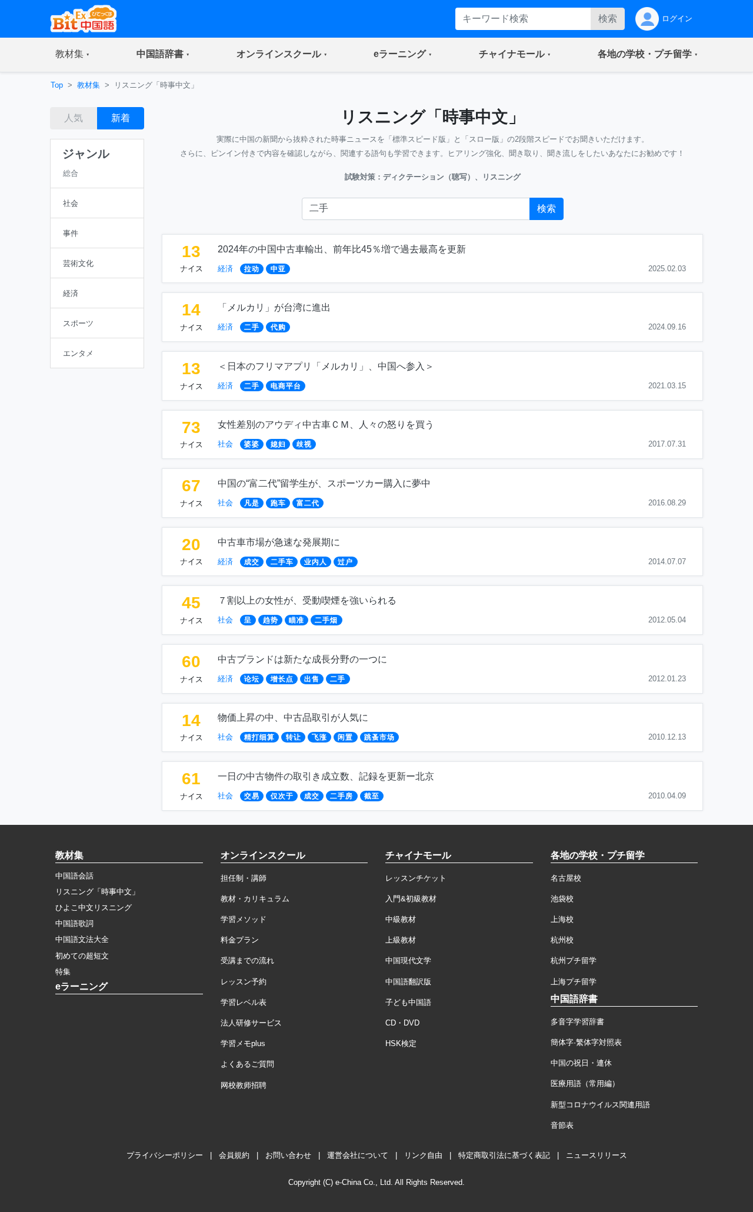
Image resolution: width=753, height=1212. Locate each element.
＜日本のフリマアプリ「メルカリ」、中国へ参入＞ (326, 366)
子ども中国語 (408, 1002)
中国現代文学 (408, 960)
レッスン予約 (243, 981)
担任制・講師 (243, 878)
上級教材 (400, 939)
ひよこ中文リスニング (93, 907)
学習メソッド (243, 919)
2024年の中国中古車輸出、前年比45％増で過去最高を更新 (342, 249)
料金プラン (240, 939)
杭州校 (562, 939)
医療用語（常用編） (585, 1083)
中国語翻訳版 (408, 981)
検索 (607, 19)
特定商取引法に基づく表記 (504, 1155)
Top (57, 85)
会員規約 (234, 1155)
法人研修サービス (251, 1022)
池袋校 (562, 898)
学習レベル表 (243, 1002)
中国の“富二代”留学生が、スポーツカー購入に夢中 (324, 483)
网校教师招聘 (243, 1085)
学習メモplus (243, 1043)
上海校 (562, 919)
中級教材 (400, 919)
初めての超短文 (82, 955)
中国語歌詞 (74, 923)
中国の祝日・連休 (581, 1062)
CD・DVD (402, 1022)
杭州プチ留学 (574, 960)
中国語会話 (74, 875)
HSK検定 (401, 1043)
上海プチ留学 (574, 981)
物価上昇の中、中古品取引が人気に (293, 717)
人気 (73, 118)
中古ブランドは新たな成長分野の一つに (302, 659)
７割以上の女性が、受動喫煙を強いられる (307, 600)
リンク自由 (423, 1155)
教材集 (88, 85)
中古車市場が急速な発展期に (279, 542)
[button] (72, 55)
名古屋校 (566, 878)
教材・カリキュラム (255, 898)
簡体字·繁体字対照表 (586, 1042)
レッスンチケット (416, 878)
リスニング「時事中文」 (97, 891)
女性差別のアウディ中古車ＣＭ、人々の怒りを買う (326, 424)
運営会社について (357, 1155)
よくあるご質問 (247, 1064)
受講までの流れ (247, 960)
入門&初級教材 (411, 898)
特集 (63, 971)
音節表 (562, 1125)
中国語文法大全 (82, 939)
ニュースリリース (596, 1155)
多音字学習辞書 (577, 1021)
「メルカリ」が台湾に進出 (274, 307)
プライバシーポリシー (164, 1155)
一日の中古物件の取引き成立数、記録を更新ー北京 (326, 776)
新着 (120, 118)
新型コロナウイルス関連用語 (600, 1104)
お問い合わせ (288, 1155)
